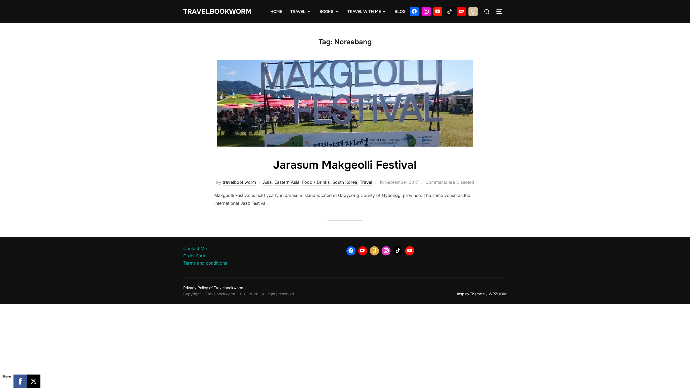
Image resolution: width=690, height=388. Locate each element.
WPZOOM (498, 294)
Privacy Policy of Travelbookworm (213, 287)
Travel (366, 182)
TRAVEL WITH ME (364, 11)
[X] (33, 381)
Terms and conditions (205, 263)
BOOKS (326, 11)
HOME (276, 11)
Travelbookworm (217, 11)
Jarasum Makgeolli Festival (344, 165)
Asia (267, 182)
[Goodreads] (473, 12)
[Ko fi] (461, 12)
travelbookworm (239, 182)
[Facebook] (414, 12)
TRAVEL (297, 11)
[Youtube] (438, 12)
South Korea (344, 182)
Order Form (194, 255)
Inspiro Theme (469, 294)
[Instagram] (426, 12)
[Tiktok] (450, 12)
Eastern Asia (286, 182)
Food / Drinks (316, 182)
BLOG (400, 11)
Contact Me (195, 248)
